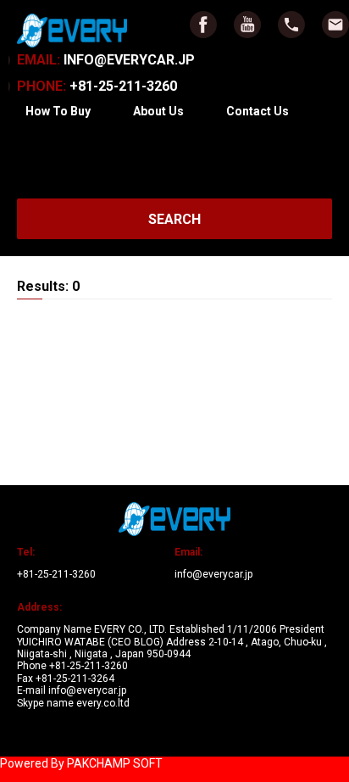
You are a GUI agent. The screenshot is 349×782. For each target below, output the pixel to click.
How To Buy (58, 111)
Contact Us (257, 111)
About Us (158, 111)
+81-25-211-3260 (97, 86)
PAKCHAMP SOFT (115, 763)
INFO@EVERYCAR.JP (106, 60)
